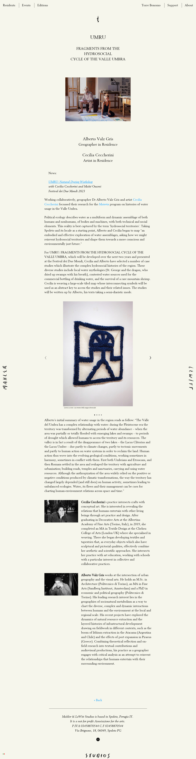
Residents (9, 5)
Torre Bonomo (151, 5)
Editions (42, 5)
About (189, 5)
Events (26, 5)
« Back (98, 700)
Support (172, 5)
